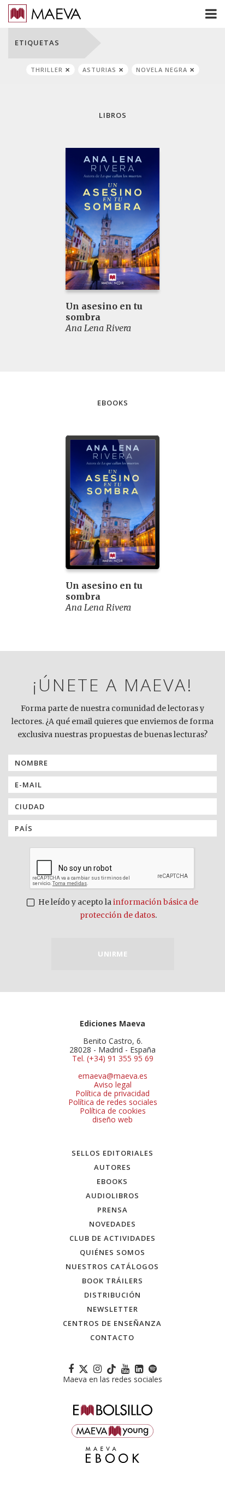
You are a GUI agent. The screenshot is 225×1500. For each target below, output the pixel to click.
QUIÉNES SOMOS (112, 1252)
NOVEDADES (112, 1224)
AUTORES (112, 1167)
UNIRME (112, 954)
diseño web (112, 1119)
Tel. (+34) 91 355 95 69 (112, 1058)
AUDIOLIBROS (112, 1195)
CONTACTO (112, 1337)
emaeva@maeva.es (112, 1076)
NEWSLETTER (112, 1309)
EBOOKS (112, 1181)
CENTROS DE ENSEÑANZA (112, 1323)
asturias (99, 69)
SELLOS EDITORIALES (112, 1153)
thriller (47, 69)
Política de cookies (113, 1110)
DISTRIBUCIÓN (112, 1295)
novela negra (161, 69)
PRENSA (112, 1210)
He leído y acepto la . (117, 908)
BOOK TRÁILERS (112, 1281)
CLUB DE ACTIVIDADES (112, 1238)
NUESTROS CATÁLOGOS (112, 1266)
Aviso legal (113, 1084)
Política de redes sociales (112, 1102)
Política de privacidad (112, 1093)
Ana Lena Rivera (98, 327)
